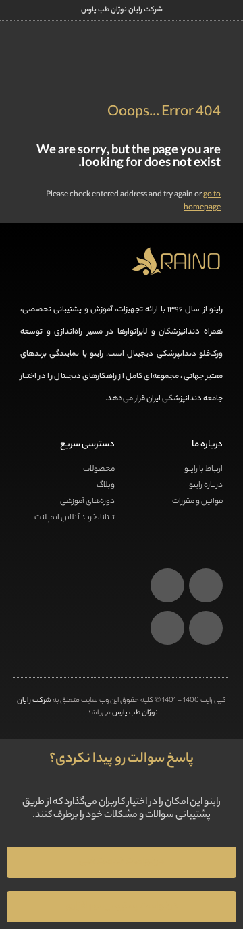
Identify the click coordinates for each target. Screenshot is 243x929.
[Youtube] (206, 628)
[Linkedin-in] (167, 585)
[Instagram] (206, 585)
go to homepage (202, 201)
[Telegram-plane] (167, 628)
